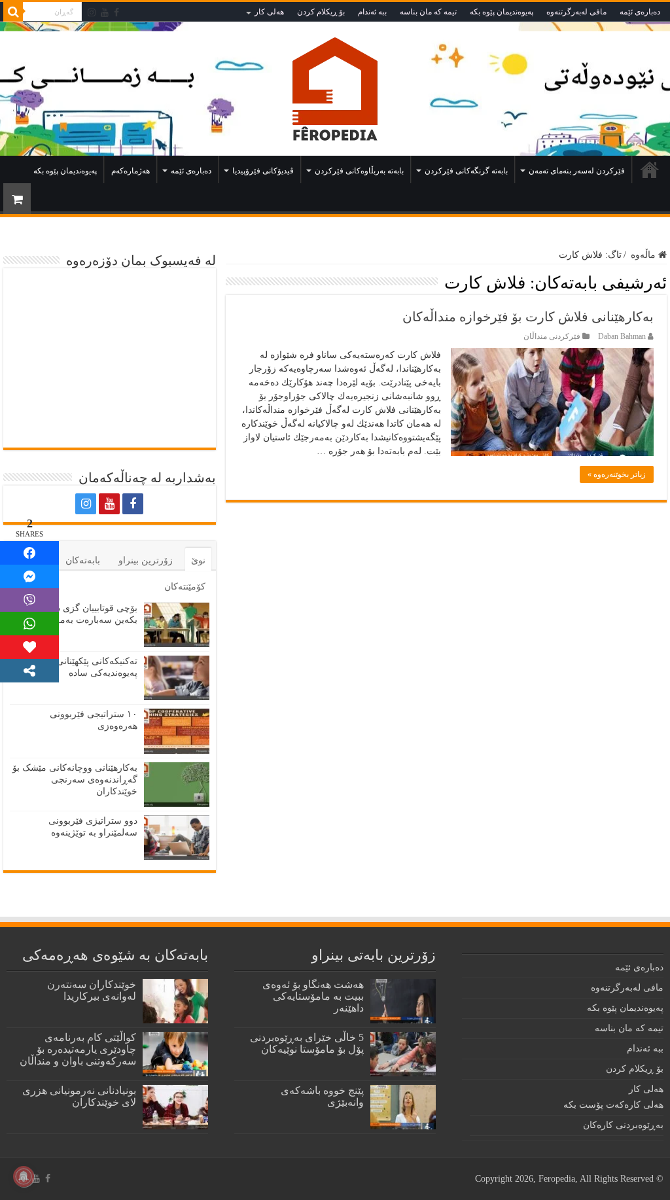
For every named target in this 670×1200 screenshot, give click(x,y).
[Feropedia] (335, 88)
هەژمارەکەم (130, 170)
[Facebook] (116, 12)
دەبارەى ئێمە (640, 11)
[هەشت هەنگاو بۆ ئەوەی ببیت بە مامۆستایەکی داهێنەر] (403, 1001)
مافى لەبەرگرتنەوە (576, 11)
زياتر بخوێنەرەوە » (617, 474)
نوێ (198, 560)
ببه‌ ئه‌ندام (372, 11)
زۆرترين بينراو (145, 560)
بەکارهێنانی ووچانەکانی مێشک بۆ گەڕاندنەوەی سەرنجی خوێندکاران (74, 779)
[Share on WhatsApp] (29, 623)
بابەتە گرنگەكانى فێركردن (466, 170)
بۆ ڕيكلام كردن (321, 11)
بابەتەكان (82, 560)
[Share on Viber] (29, 600)
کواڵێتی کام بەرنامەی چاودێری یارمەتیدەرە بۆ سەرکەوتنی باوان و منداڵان (78, 1049)
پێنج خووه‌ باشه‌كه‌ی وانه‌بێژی (322, 1096)
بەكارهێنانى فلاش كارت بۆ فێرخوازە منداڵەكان (528, 316)
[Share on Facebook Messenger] (29, 576)
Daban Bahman (622, 336)
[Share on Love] (29, 647)
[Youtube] (104, 12)
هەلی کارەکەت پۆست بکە (613, 1105)
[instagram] (91, 12)
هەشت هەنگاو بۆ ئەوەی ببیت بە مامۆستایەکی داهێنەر (313, 996)
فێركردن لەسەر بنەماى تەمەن (577, 170)
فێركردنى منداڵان (551, 336)
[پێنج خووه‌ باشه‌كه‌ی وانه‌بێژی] (403, 1107)
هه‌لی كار (269, 11)
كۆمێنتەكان (184, 586)
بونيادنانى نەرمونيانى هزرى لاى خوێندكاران (79, 1096)
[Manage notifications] (23, 1176)
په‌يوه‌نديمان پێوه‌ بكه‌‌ (501, 11)
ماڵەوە (650, 169)
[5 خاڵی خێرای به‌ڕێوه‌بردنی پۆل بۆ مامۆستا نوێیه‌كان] (403, 1054)
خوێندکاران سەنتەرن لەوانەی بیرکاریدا (91, 990)
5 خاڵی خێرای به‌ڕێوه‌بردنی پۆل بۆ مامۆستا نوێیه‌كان (307, 1043)
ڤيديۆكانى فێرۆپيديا (263, 170)
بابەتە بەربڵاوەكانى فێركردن (359, 170)
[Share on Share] (29, 553)
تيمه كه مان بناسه (428, 11)
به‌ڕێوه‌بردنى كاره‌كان (623, 1125)
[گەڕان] (13, 12)
